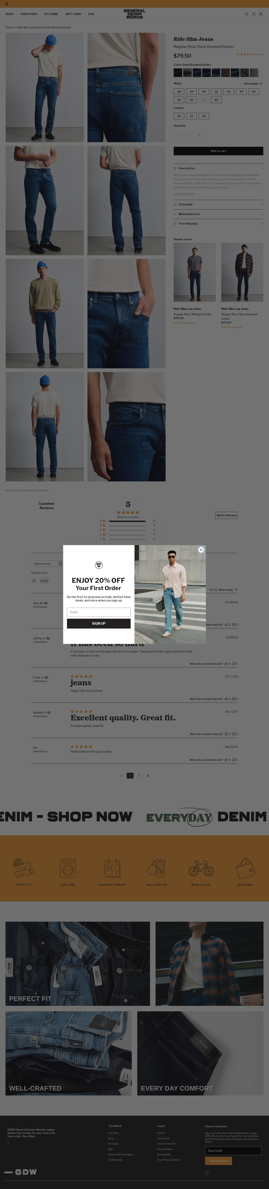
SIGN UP (99, 623)
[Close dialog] (201, 550)
